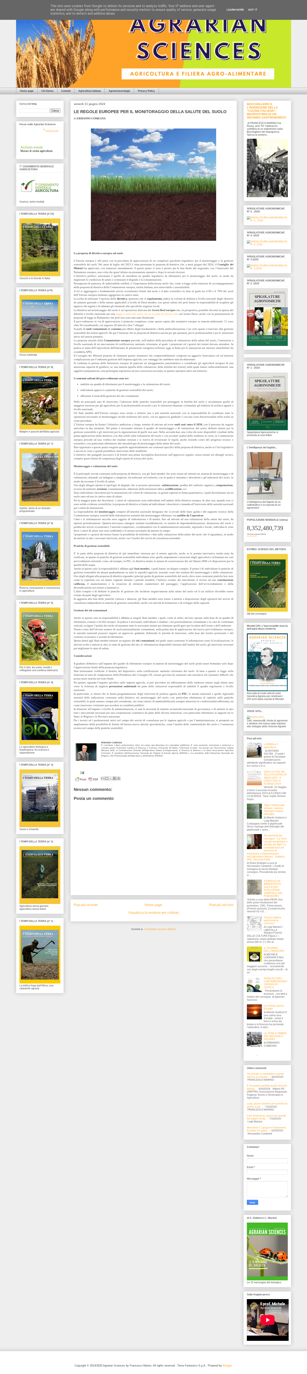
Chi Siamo (47, 90)
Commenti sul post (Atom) (160, 929)
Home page (27, 90)
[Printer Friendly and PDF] (87, 780)
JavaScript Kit (252, 536)
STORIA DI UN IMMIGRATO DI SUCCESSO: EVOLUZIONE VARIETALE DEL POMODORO (273, 889)
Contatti (66, 90)
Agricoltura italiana (89, 90)
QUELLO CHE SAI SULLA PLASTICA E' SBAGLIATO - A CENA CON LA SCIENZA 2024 (275, 777)
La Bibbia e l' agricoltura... (271, 746)
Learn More (235, 9)
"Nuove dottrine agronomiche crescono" (272, 920)
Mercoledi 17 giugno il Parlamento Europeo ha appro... (266, 1129)
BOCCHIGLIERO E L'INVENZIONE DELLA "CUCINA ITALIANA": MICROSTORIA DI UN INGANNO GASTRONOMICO (266, 110)
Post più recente (86, 905)
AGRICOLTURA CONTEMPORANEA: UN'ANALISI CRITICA (276, 983)
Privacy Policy (146, 90)
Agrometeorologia (119, 90)
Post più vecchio (221, 905)
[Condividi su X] (111, 778)
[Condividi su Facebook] (115, 778)
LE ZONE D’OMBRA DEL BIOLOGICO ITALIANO (275, 1036)
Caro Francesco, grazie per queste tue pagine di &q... (266, 1117)
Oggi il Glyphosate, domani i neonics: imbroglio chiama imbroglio (274, 810)
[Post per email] (81, 772)
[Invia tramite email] (103, 778)
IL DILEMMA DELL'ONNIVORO (274, 949)
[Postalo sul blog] (107, 778)
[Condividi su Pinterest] (119, 778)
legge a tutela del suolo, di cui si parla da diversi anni (147, 313)
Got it (253, 9)
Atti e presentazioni (47, 138)
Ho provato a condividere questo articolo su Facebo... (265, 1075)
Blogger (227, 1365)
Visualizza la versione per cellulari (153, 912)
